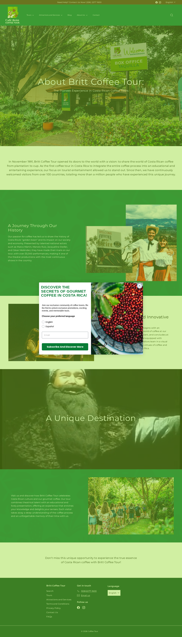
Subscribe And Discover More (65, 346)
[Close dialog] (139, 286)
